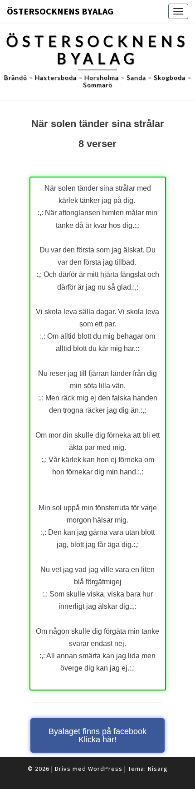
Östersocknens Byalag (60, 11)
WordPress (105, 768)
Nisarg (158, 768)
